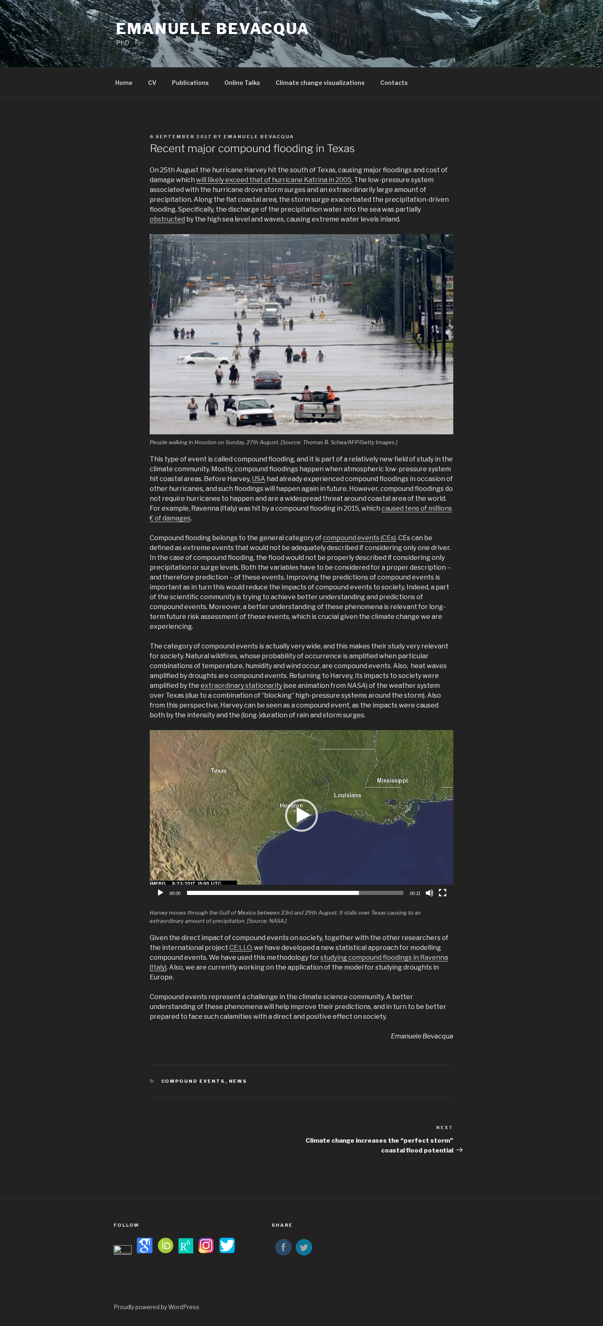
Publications (190, 82)
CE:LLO (240, 948)
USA (258, 479)
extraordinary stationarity (241, 685)
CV (152, 82)
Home (123, 82)
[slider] (295, 893)
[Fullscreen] (443, 893)
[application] (301, 815)
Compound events (193, 1081)
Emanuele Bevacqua (213, 29)
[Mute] (429, 893)
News (238, 1081)
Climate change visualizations (320, 82)
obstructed (167, 219)
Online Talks (242, 82)
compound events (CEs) (359, 538)
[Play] (160, 893)
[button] (301, 815)
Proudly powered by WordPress (156, 1306)
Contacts (394, 82)
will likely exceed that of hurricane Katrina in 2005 (274, 180)
